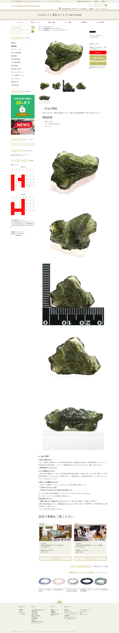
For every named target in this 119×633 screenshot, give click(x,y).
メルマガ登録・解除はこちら (17, 631)
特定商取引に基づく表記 (44, 631)
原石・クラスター (84, 614)
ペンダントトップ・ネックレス (71, 612)
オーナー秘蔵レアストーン (18, 75)
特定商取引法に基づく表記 (37, 621)
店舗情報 (53, 611)
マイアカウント (104, 8)
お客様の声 (84, 22)
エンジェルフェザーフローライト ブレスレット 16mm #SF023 (101, 589)
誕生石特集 (14, 56)
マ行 (44, 26)
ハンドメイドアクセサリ (70, 614)
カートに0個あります (95, 5)
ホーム (40, 26)
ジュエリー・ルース (16, 49)
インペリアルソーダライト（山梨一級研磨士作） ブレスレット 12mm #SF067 (87, 590)
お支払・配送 (34, 614)
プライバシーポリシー (36, 623)
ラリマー (82, 612)
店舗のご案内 (51, 22)
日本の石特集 (14, 65)
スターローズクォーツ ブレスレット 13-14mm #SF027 (59, 589)
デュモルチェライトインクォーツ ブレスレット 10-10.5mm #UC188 (45, 590)
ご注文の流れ (34, 612)
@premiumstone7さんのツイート (19, 155)
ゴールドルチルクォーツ (85, 609)
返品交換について (35, 617)
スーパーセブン (83, 611)
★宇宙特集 (46, 30)
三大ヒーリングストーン (17, 72)
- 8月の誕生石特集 (15, 59)
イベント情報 (67, 22)
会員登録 (91, 8)
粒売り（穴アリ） (68, 611)
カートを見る (22, 614)
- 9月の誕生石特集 (15, 62)
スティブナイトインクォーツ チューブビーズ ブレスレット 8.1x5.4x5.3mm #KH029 (73, 590)
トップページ (19, 22)
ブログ (52, 615)
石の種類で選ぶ (47, 28)
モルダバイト (50, 26)
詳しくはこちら (56, 558)
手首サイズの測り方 (35, 615)
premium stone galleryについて (84, 1)
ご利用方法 (96, 1)
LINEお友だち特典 (55, 614)
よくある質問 (34, 618)
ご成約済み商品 (15, 85)
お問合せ (103, 1)
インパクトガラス (54, 30)
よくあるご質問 (100, 22)
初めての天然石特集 (16, 52)
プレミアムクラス (15, 78)
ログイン (98, 8)
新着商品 (13, 43)
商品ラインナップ (35, 22)
